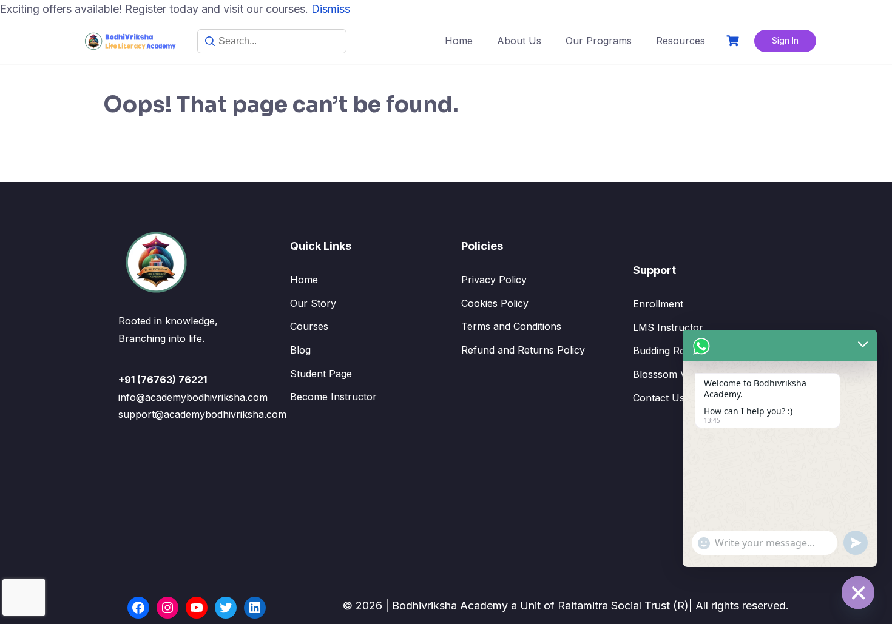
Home (459, 41)
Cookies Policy (495, 303)
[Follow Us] (138, 608)
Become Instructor (333, 397)
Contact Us (658, 398)
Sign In (785, 40)
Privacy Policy (494, 279)
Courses (309, 326)
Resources (680, 41)
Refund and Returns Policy (523, 350)
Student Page (321, 373)
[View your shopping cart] (734, 41)
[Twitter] (226, 608)
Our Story (313, 303)
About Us (519, 41)
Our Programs (599, 41)
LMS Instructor (668, 327)
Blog (300, 350)
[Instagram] (167, 608)
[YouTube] (197, 608)
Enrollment (658, 304)
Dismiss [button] (330, 8)
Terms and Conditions (511, 326)
